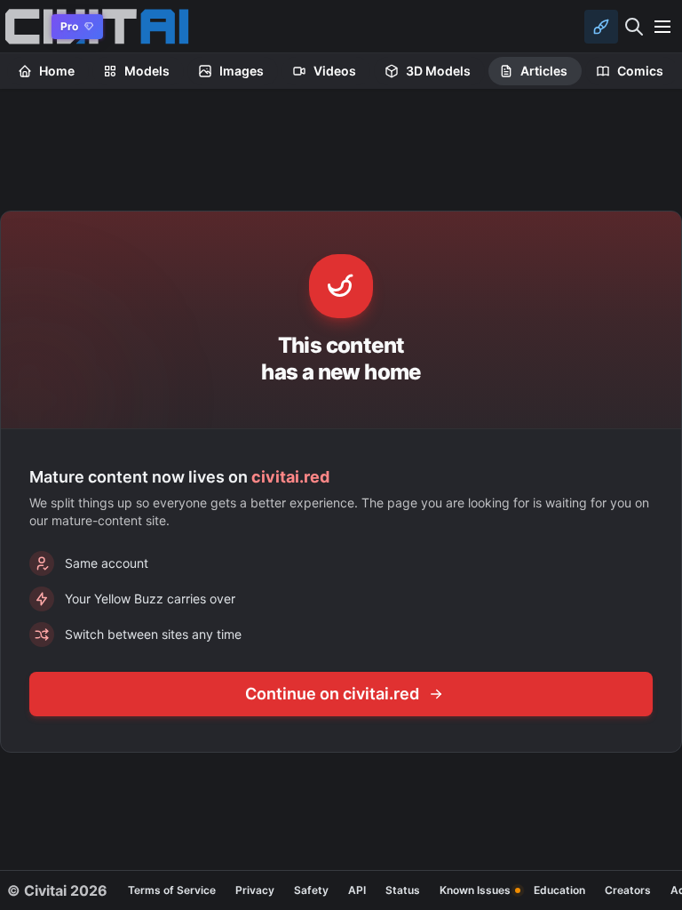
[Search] (634, 26)
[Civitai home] (23, 26)
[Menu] (662, 26)
